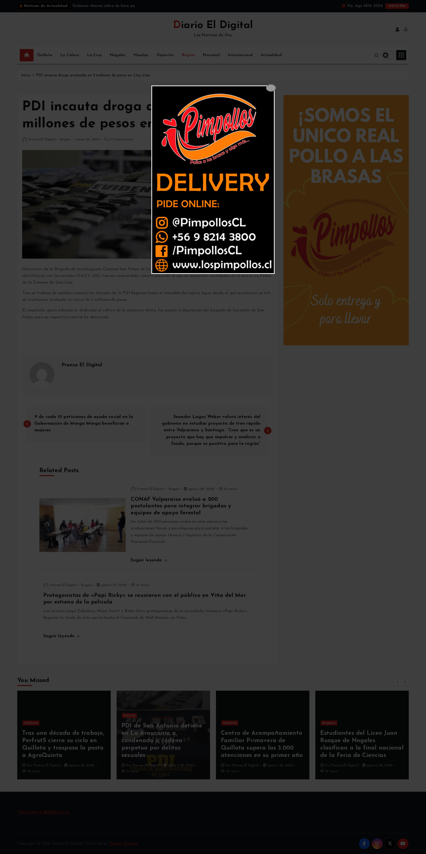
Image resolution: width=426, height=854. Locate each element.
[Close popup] (271, 88)
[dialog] (213, 179)
